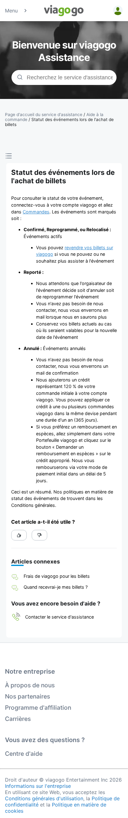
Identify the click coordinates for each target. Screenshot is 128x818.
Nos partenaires (27, 696)
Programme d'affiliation (38, 707)
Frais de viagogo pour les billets (57, 576)
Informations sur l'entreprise (38, 786)
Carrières (18, 718)
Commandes (36, 211)
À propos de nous (30, 685)
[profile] (117, 11)
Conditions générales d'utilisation (44, 798)
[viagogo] (64, 10)
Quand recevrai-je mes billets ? (56, 587)
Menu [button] (11, 10)
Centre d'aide (24, 753)
